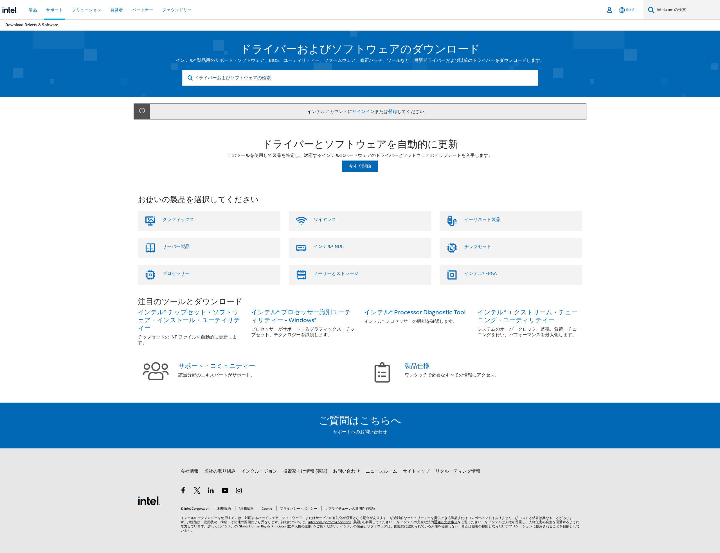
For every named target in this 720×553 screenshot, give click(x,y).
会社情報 (190, 471)
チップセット (477, 246)
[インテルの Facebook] (183, 491)
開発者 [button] (117, 9)
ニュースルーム (381, 471)
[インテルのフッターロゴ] (149, 500)
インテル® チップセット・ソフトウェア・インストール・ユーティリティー (189, 320)
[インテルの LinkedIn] (211, 491)
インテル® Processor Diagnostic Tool (415, 312)
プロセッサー (176, 273)
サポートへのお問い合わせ (360, 432)
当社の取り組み (220, 471)
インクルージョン (259, 471)
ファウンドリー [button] (177, 9)
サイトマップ (416, 471)
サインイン (363, 111)
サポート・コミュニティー (216, 366)
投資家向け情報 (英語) (305, 471)
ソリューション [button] (87, 9)
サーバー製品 (176, 246)
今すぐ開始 (360, 166)
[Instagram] (239, 491)
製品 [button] (33, 9)
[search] (190, 78)
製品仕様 (417, 366)
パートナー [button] (142, 9)
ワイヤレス (325, 219)
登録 (392, 111)
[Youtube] (225, 491)
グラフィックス (178, 219)
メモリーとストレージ (336, 273)
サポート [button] (54, 9)
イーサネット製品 (482, 219)
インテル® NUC (329, 246)
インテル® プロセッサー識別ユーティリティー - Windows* (301, 316)
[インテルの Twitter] (197, 491)
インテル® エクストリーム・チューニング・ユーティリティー (528, 316)
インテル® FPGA (480, 273)
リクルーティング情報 (457, 471)
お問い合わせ (346, 471)
